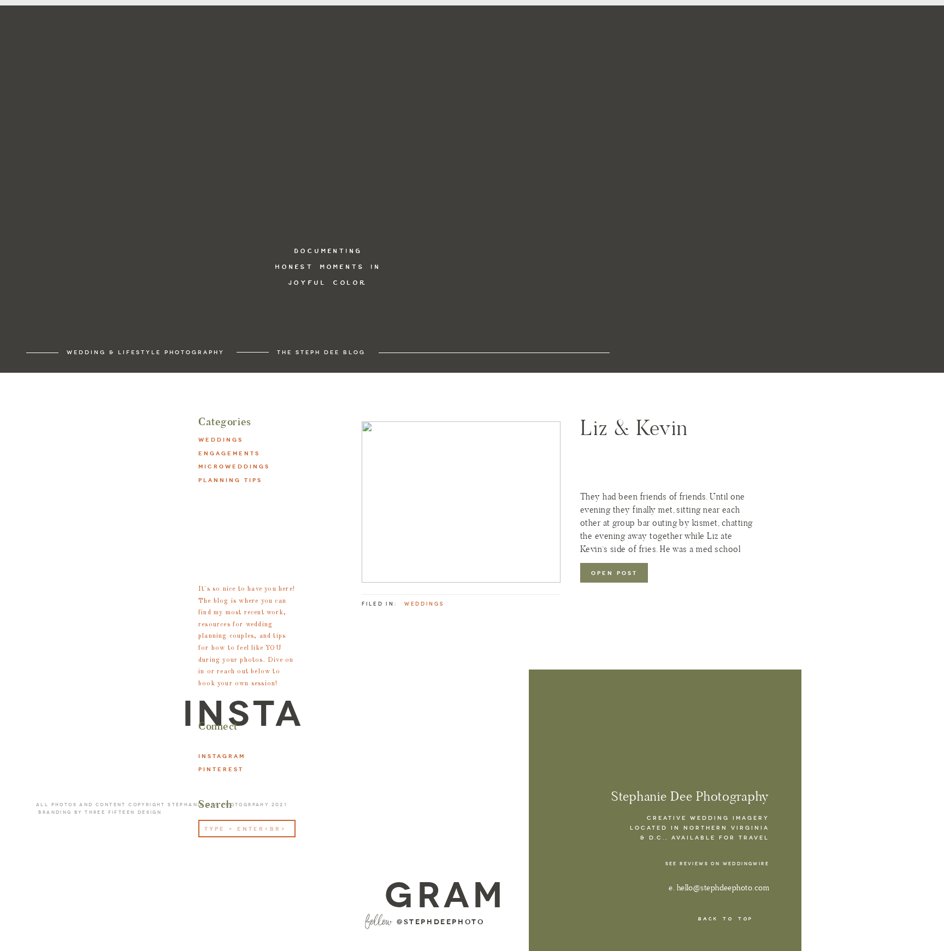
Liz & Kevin (634, 427)
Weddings (424, 604)
